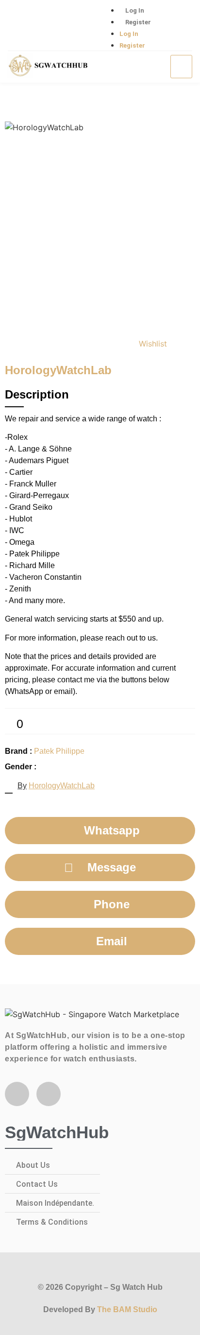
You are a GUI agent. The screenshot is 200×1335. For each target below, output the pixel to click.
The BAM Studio (127, 1309)
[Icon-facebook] (20, 26)
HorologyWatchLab (62, 785)
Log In (134, 10)
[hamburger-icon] (181, 66)
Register (138, 22)
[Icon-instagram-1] (51, 26)
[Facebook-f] (17, 1094)
